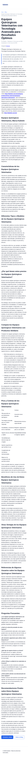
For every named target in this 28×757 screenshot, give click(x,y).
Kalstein (5, 4)
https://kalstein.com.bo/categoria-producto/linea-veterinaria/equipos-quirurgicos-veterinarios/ (12, 95)
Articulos (8, 46)
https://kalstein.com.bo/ (10, 113)
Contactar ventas (7, 737)
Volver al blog (19, 737)
